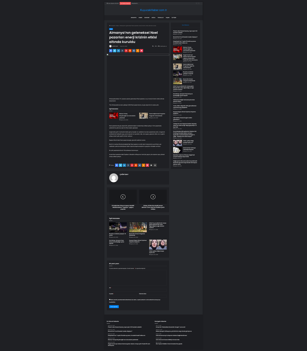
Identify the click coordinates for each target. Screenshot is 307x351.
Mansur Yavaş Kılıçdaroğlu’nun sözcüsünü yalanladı (127, 116)
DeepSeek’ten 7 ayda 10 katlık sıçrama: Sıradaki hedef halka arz (147, 3)
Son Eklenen (185, 25)
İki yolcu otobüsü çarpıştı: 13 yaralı (117, 234)
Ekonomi (146, 17)
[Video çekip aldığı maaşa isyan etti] (158, 245)
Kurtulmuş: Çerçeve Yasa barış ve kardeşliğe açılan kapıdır (116, 242)
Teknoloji (160, 17)
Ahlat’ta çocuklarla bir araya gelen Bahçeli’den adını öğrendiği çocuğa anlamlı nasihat (157, 225)
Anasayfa (133, 17)
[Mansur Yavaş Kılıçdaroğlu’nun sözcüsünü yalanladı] (113, 116)
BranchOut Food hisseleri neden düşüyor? (185, 37)
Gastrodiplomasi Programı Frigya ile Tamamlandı (188, 65)
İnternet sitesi (142, 293)
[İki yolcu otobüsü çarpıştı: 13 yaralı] (118, 227)
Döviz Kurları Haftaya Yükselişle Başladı (189, 148)
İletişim (174, 17)
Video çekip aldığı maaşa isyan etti (156, 251)
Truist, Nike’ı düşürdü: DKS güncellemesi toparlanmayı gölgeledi (184, 106)
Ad (110, 287)
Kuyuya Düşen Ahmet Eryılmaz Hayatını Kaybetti (138, 241)
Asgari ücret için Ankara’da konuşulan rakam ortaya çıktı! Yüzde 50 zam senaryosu (190, 57)
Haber (140, 17)
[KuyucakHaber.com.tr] (153, 10)
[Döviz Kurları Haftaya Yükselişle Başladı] (177, 150)
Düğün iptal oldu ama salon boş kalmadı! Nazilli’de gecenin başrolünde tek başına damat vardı (185, 162)
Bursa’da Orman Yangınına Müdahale (137, 234)
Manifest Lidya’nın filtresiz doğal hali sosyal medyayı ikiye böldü (184, 155)
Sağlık (153, 17)
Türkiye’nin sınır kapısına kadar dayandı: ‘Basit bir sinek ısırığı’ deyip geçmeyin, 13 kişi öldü (185, 125)
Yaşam (167, 17)
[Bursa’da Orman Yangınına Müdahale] (138, 227)
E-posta (111, 293)
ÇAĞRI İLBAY (115, 46)
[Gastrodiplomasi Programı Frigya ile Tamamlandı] (143, 116)
